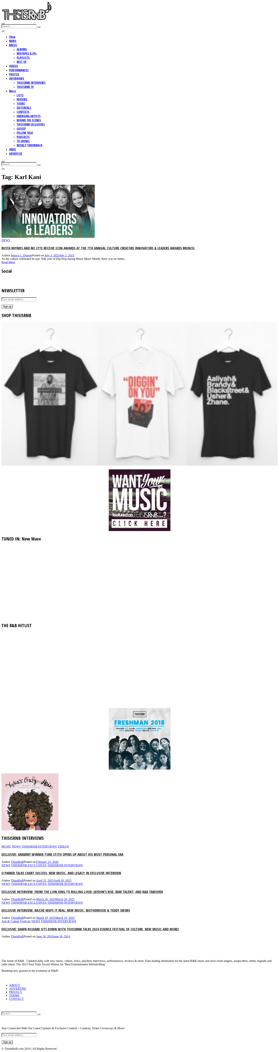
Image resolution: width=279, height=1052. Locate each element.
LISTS (20, 95)
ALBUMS (22, 49)
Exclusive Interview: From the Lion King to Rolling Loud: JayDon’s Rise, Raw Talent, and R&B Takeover (82, 891)
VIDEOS (13, 66)
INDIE (12, 149)
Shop (12, 37)
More (12, 91)
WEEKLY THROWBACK (29, 145)
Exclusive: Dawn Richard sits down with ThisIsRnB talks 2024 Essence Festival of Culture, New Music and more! (90, 929)
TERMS (14, 995)
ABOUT (14, 985)
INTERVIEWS (16, 78)
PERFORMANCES (19, 70)
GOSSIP (21, 128)
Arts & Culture (10, 921)
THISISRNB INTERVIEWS (31, 83)
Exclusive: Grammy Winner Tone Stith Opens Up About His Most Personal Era (62, 854)
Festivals (25, 921)
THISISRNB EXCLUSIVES (31, 124)
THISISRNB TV (25, 87)
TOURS (21, 103)
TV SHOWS (23, 141)
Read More (8, 262)
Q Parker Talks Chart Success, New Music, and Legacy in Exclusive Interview (61, 873)
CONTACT (16, 998)
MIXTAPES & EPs (27, 53)
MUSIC (13, 45)
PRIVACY (15, 992)
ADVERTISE (15, 154)
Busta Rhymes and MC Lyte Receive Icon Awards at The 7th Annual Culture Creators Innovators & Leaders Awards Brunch (98, 248)
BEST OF (22, 62)
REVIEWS (22, 99)
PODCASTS (23, 137)
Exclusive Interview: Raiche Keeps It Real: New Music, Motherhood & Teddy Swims (66, 910)
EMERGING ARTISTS (29, 116)
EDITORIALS (24, 108)
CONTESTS (23, 112)
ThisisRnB (17, 861)
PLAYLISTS (23, 58)
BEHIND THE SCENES (29, 120)
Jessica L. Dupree (21, 255)
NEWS (12, 41)
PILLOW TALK (25, 133)
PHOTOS (14, 74)
